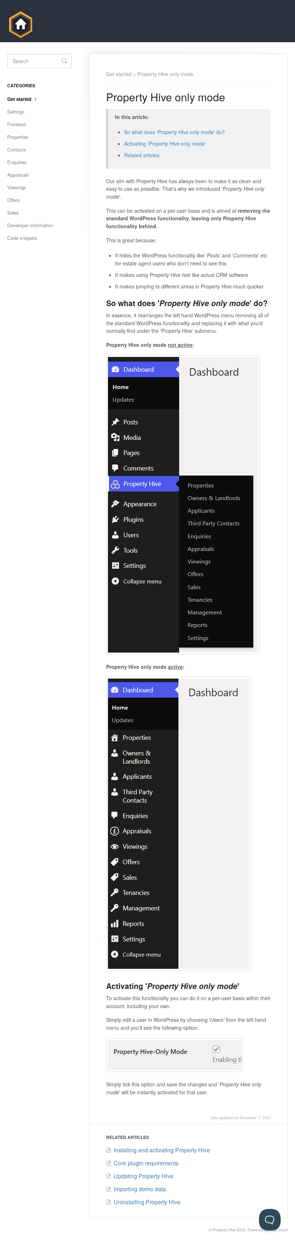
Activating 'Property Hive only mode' (165, 143)
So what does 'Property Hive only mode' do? (174, 132)
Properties (17, 136)
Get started (119, 74)
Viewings (16, 187)
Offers (13, 200)
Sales (13, 212)
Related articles (141, 155)
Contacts (16, 149)
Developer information (30, 225)
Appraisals (18, 174)
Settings (15, 111)
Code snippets (22, 237)
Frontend (16, 124)
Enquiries (17, 162)
